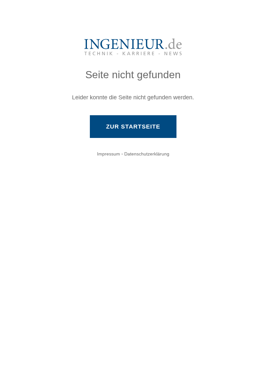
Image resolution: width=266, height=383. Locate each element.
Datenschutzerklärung (146, 153)
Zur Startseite (133, 126)
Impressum (108, 153)
